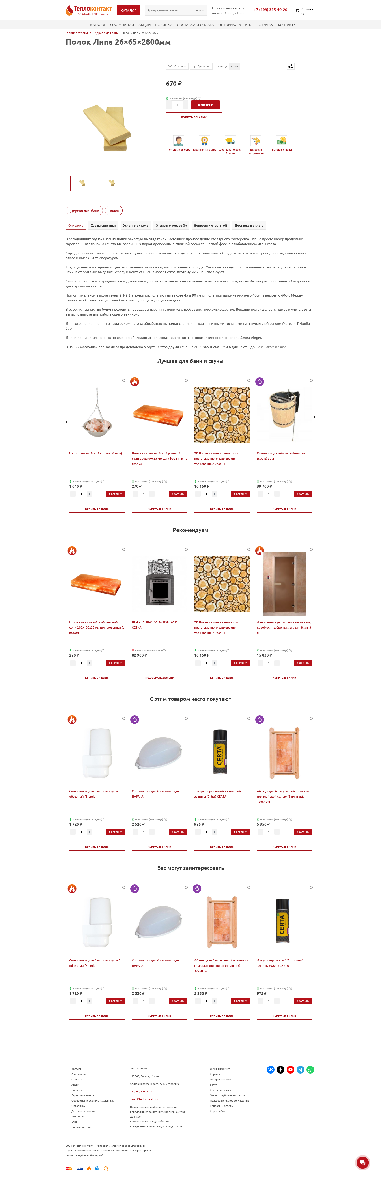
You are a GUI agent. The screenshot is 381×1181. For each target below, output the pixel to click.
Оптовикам (229, 24)
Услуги (214, 1084)
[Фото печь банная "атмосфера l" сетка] (159, 584)
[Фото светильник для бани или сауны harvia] (159, 753)
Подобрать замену (159, 677)
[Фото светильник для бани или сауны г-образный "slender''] (97, 753)
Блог (249, 24)
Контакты (287, 24)
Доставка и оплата (195, 24)
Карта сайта (217, 1111)
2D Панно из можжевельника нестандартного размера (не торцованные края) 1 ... (216, 458)
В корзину (115, 494)
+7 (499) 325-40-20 (270, 9)
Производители (81, 1127)
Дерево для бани (84, 210)
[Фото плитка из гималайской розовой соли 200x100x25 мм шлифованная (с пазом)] (159, 415)
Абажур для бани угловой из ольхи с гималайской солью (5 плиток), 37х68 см (284, 796)
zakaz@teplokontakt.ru (144, 1099)
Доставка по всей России (230, 151)
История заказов (220, 1079)
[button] (67, 422)
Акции (144, 24)
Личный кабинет (220, 1068)
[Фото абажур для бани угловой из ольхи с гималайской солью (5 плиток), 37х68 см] (284, 753)
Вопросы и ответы (221, 1105)
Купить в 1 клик (194, 117)
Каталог (98, 24)
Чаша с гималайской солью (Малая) (95, 453)
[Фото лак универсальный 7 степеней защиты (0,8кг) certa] (222, 753)
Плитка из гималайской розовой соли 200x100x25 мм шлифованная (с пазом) (159, 458)
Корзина (215, 1074)
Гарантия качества (204, 149)
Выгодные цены (282, 149)
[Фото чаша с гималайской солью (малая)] (97, 415)
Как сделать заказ (221, 1090)
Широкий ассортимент (256, 151)
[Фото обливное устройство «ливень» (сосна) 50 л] (284, 415)
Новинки (163, 24)
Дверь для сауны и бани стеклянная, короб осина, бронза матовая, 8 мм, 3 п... (284, 627)
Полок (113, 210)
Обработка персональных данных (92, 1100)
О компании (122, 24)
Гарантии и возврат (83, 1095)
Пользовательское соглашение (229, 1100)
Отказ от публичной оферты (227, 1095)
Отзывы (266, 24)
